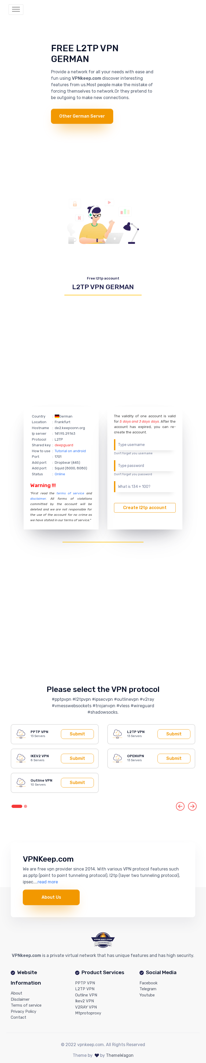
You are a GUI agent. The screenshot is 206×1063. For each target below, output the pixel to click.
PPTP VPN (85, 983)
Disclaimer (20, 999)
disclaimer (38, 498)
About (16, 993)
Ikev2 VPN (84, 1001)
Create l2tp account (145, 507)
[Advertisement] (103, 161)
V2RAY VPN (86, 1007)
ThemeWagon (120, 1055)
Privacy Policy (23, 1011)
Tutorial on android (70, 451)
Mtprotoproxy (88, 1013)
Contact (18, 1017)
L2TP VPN (84, 988)
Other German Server (82, 116)
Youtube (147, 995)
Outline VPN (86, 995)
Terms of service (26, 1005)
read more (48, 881)
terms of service (70, 493)
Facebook (148, 983)
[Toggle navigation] (16, 9)
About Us (51, 897)
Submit (77, 734)
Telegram (147, 988)
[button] (180, 806)
